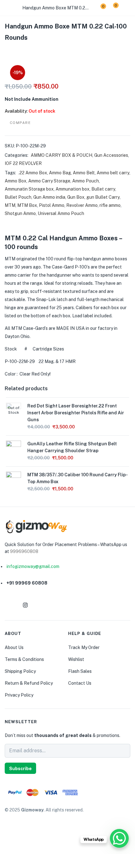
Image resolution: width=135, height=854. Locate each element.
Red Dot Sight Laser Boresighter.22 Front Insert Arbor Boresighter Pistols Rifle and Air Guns (75, 412)
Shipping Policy (20, 671)
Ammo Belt (84, 172)
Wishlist (76, 659)
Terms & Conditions (24, 659)
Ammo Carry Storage (49, 180)
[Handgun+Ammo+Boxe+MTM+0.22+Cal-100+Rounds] (18, 51)
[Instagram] (25, 605)
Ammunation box (72, 189)
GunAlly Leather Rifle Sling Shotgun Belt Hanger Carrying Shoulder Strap (72, 447)
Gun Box (75, 197)
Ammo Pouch (85, 180)
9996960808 (24, 551)
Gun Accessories (111, 155)
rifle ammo (110, 205)
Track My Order (84, 647)
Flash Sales (80, 671)
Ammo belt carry (113, 172)
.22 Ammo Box (33, 172)
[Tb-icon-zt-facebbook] (10, 605)
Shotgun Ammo (20, 213)
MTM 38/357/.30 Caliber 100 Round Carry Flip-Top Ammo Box (77, 478)
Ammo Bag (60, 172)
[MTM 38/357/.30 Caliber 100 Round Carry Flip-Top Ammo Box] (13, 478)
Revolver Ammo (82, 205)
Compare (20, 123)
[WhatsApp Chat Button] (119, 838)
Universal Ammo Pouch (61, 213)
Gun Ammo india (49, 197)
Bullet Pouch (18, 197)
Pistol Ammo (51, 205)
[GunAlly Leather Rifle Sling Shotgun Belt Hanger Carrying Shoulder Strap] (13, 447)
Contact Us (79, 683)
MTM (10, 205)
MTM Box (27, 205)
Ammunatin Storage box (29, 189)
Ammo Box (15, 180)
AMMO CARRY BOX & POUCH (61, 155)
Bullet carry (103, 189)
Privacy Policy (19, 695)
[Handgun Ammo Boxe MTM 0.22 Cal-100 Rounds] (6, 51)
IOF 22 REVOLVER (23, 163)
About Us (14, 647)
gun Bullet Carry (103, 197)
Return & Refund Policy (29, 683)
